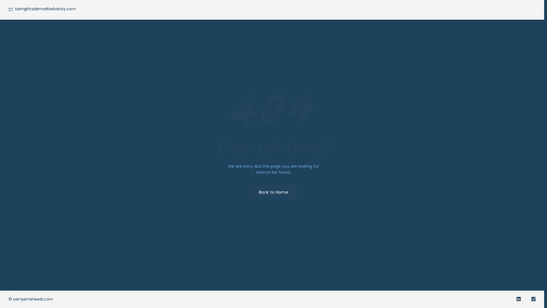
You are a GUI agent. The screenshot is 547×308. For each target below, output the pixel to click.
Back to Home (273, 192)
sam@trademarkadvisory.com (45, 9)
